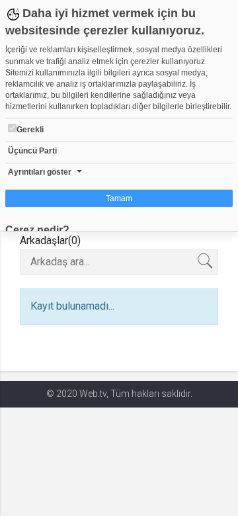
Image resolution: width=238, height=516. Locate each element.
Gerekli (30, 129)
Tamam (119, 198)
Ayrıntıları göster (39, 172)
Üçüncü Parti (32, 150)
